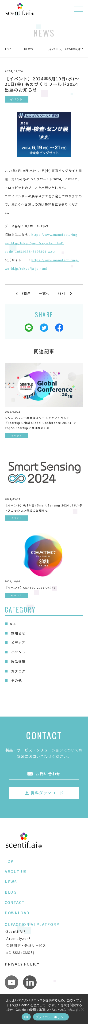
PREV (26, 293)
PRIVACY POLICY (22, 964)
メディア (17, 642)
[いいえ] (82, 1009)
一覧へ (43, 293)
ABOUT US (16, 871)
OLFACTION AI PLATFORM (32, 924)
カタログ (17, 671)
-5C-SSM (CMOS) (19, 952)
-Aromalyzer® (18, 938)
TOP (8, 49)
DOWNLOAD (17, 913)
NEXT (62, 293)
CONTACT (15, 902)
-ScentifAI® (15, 931)
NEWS (28, 49)
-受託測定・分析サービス (25, 945)
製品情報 (17, 661)
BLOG (10, 892)
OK (26, 1017)
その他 (16, 680)
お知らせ (17, 633)
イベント (17, 652)
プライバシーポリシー (51, 1017)
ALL (13, 623)
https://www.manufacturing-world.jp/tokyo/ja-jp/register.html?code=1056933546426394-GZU (42, 243)
